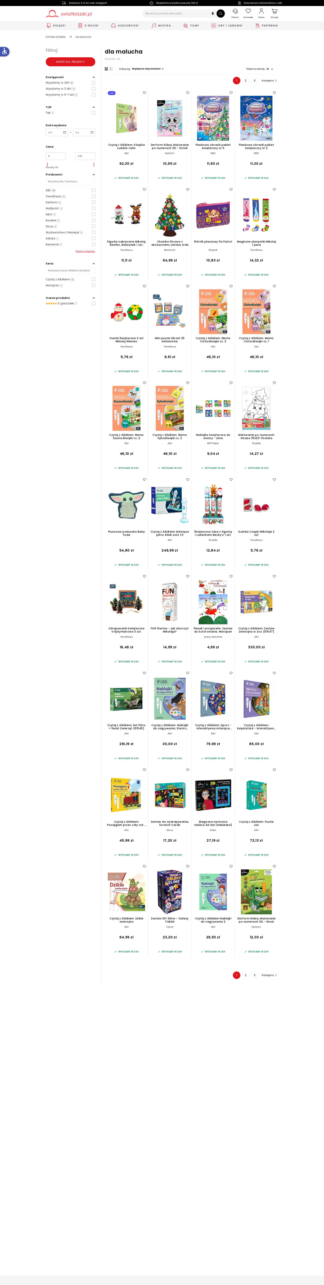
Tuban (170, 926)
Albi (126, 153)
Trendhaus (126, 250)
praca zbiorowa (213, 636)
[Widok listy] (111, 68)
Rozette (256, 443)
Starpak (213, 250)
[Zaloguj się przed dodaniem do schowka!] (144, 93)
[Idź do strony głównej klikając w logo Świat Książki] (69, 13)
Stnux (169, 830)
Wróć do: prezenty (70, 62)
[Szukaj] (221, 13)
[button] (213, 14)
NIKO (213, 153)
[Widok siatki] (106, 68)
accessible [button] (4, 51)
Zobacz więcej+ (85, 251)
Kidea (213, 830)
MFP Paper (213, 443)
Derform (169, 153)
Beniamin (170, 250)
